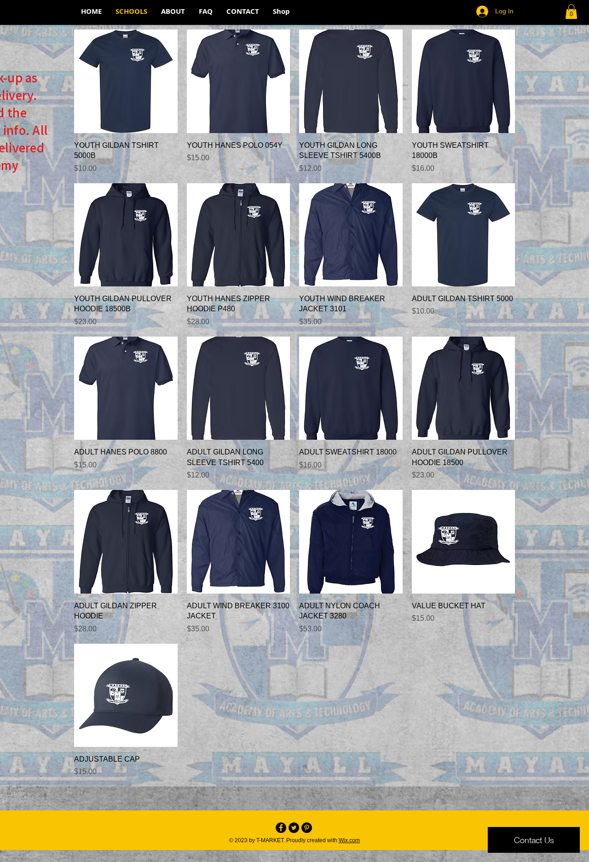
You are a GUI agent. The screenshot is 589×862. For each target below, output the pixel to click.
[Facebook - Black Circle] (281, 827)
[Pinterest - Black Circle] (306, 827)
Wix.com (349, 840)
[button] (571, 11)
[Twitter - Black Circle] (294, 827)
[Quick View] (126, 81)
